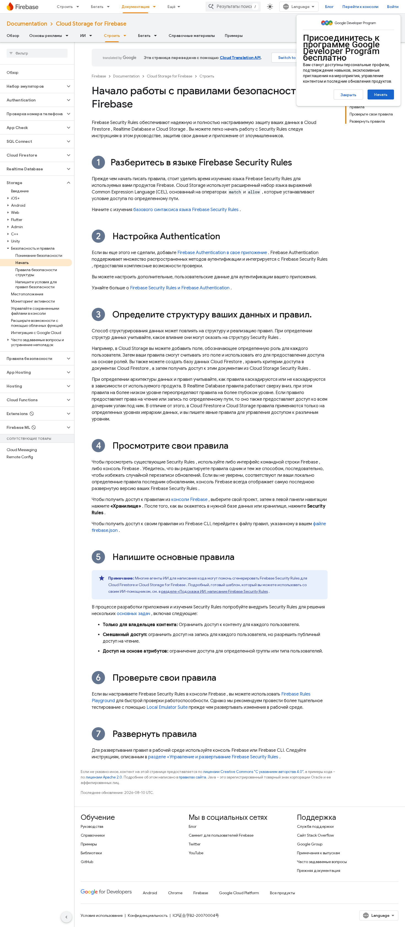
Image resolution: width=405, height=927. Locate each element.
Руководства (92, 826)
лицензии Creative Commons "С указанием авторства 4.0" (253, 771)
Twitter (195, 844)
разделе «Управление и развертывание (213, 757)
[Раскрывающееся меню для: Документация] (156, 6)
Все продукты (282, 892)
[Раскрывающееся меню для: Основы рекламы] (68, 35)
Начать (380, 94)
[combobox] (233, 7)
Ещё (171, 6)
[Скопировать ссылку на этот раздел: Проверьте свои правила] (221, 678)
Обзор (13, 35)
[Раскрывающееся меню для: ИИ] (92, 35)
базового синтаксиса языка (186, 209)
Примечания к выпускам (318, 852)
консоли (189, 499)
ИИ (83, 35)
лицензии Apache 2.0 (104, 777)
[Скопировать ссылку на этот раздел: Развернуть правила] (202, 734)
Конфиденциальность (148, 915)
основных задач (133, 613)
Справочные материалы (192, 35)
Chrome (175, 892)
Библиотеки (91, 852)
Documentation (27, 23)
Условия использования (102, 915)
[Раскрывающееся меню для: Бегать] (110, 6)
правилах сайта (192, 777)
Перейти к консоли (360, 6)
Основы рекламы (45, 35)
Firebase (99, 76)
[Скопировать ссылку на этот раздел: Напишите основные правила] (239, 557)
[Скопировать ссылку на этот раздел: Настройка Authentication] (225, 237)
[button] (32, 86)
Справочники (93, 835)
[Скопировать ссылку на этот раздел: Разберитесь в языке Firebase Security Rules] (297, 163)
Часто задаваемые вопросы (322, 861)
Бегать (97, 6)
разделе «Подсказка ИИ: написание (214, 591)
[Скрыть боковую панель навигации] (66, 917)
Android (150, 892)
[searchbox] (37, 53)
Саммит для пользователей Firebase (221, 835)
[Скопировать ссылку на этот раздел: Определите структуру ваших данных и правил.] (317, 315)
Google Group (309, 844)
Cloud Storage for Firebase (91, 23)
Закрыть (348, 94)
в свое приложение (222, 252)
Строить (65, 6)
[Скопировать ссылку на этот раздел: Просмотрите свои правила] (233, 446)
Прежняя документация (318, 870)
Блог (329, 6)
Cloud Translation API (240, 57)
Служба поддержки (315, 826)
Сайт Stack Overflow (315, 835)
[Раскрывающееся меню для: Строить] (79, 6)
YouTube (196, 852)
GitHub (87, 861)
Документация (135, 6)
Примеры (234, 35)
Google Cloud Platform (239, 892)
